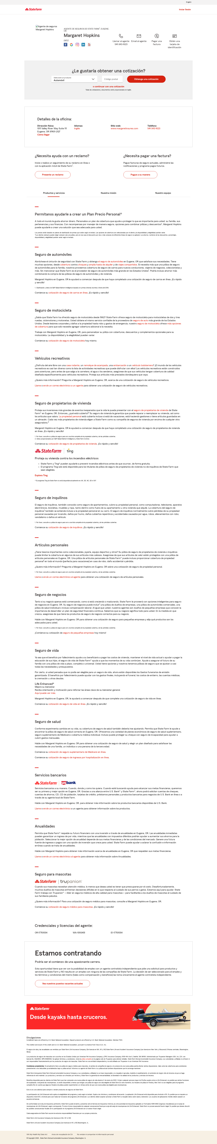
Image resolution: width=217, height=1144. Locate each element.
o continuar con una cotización (108, 86)
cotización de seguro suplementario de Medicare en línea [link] (77, 752)
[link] (139, 43)
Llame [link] (38, 385)
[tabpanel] (108, 127)
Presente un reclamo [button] (52, 175)
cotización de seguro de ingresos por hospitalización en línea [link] (79, 757)
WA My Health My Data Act (37, 1134)
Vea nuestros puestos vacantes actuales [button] (62, 983)
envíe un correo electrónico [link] (57, 808)
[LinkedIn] (83, 44)
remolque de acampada (96, 365)
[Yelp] (89, 44)
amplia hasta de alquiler (101, 264)
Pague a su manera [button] (140, 175)
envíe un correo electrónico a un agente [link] (63, 385)
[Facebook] (65, 44)
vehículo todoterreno (142, 365)
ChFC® (66, 40)
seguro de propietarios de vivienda (151, 410)
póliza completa (86, 1059)
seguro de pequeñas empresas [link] (78, 633)
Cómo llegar (43, 135)
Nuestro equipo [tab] (163, 193)
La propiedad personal (70, 416)
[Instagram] (77, 44)
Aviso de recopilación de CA (62, 1134)
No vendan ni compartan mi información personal (95, 1134)
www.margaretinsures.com (124, 128)
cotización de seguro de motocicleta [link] (67, 341)
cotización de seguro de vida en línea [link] (67, 704)
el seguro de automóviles (110, 261)
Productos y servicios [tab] (54, 193)
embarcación (120, 365)
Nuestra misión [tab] (108, 193)
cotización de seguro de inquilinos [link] (65, 527)
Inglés (77, 128)
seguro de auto (140, 320)
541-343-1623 (153, 128)
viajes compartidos (127, 264)
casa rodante (72, 365)
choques (82, 264)
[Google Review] (71, 44)
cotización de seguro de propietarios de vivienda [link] (73, 444)
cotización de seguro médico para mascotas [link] (71, 907)
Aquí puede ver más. (45, 693)
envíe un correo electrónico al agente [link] (61, 577)
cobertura (65, 264)
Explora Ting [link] (41, 475)
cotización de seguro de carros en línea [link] (68, 293)
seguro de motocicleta (148, 323)
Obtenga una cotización (146, 79)
